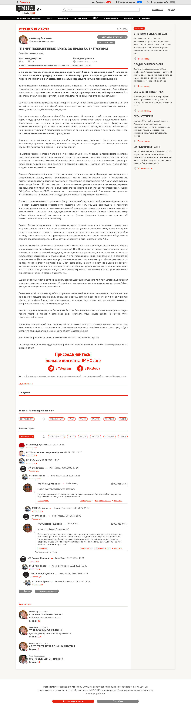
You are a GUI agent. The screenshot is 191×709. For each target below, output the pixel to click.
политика (62, 17)
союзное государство (29, 17)
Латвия (30, 376)
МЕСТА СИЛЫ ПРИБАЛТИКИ (148, 91)
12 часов (109, 419)
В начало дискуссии (46, 591)
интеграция (80, 17)
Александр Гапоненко (38, 611)
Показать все (56, 419)
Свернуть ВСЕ (26, 419)
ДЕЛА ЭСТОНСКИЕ (143, 116)
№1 (28, 444)
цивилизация (111, 17)
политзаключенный (91, 376)
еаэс (49, 17)
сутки (123, 419)
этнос (124, 376)
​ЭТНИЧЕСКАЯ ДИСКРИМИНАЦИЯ (151, 33)
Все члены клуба (163, 2)
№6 (39, 483)
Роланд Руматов (72, 65)
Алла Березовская (37, 656)
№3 (28, 460)
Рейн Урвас (62, 65)
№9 (29, 558)
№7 (32, 515)
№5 (31, 475)
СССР (95, 17)
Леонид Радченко (25, 65)
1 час (71, 419)
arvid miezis (56, 475)
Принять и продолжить (73, 701)
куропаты (144, 17)
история (128, 17)
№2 (28, 452)
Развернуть (31, 448)
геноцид (51, 376)
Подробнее (118, 701)
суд (36, 376)
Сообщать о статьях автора (114, 37)
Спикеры (102, 2)
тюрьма (43, 376)
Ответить (118, 500)
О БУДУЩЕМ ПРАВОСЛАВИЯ (148, 64)
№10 (40, 523)
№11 (31, 565)
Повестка (24, 2)
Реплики (139, 28)
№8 (34, 508)
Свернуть (42, 548)
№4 (29, 467)
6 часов (95, 419)
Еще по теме (26, 383)
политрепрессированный (69, 376)
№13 (34, 581)
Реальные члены (130, 2)
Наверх (25, 591)
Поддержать (85, 500)
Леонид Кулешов (84, 65)
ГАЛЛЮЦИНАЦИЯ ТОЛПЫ (147, 146)
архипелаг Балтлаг (111, 376)
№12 (33, 573)
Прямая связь (108, 42)
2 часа (83, 419)
